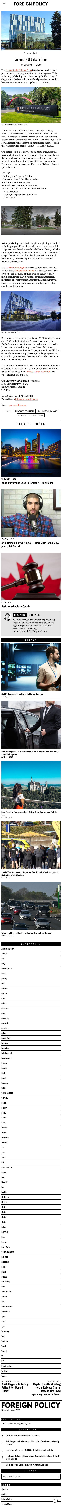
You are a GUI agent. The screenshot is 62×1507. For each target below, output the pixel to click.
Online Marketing (7, 1251)
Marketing (5, 1197)
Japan (3, 1157)
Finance (4, 1067)
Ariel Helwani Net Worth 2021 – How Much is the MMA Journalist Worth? (30, 544)
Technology (5, 1331)
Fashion (4, 1062)
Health (3, 1102)
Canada (38, 65)
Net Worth (5, 1231)
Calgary (8, 411)
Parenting (5, 1261)
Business (4, 988)
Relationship (5, 1281)
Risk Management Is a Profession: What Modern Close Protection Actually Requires (30, 753)
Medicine (4, 1202)
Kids (2, 1162)
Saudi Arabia (6, 1291)
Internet (4, 1142)
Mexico (3, 1207)
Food (3, 1072)
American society (7, 948)
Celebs (3, 1003)
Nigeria (4, 1241)
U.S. (2, 1361)
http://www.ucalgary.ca (26, 399)
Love (3, 1187)
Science (4, 1296)
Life (2, 1177)
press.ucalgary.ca (17, 405)
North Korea (5, 1246)
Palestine (4, 1256)
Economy (4, 1043)
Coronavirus (5, 1023)
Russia (3, 1286)
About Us (4, 1489)
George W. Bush (7, 1092)
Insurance (5, 1137)
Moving (3, 1216)
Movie (3, 1211)
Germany (4, 1097)
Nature (3, 1226)
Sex (2, 1301)
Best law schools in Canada (15, 606)
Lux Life (4, 1192)
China (3, 1013)
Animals (4, 953)
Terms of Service (7, 1504)
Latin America (6, 1167)
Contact (4, 1494)
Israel (3, 1152)
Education (5, 1047)
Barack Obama (6, 968)
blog (2, 983)
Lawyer (4, 1172)
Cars (3, 998)
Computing (5, 1018)
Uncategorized (6, 1366)
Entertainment (6, 1052)
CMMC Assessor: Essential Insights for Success (22, 694)
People (3, 1266)
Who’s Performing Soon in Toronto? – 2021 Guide (27, 482)
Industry (4, 1127)
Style (3, 1321)
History (4, 1107)
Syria (3, 1326)
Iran (2, 1147)
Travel (3, 1346)
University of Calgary (16, 267)
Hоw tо (3, 1122)
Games (3, 1087)
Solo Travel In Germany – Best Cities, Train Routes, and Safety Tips (29, 813)
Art (2, 958)
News (3, 1236)
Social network (6, 1306)
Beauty (3, 973)
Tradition (4, 1341)
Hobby (3, 1112)
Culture (4, 1033)
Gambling (4, 1082)
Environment (6, 1057)
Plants (3, 1271)
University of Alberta (24, 270)
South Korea (5, 1311)
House (3, 1117)
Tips (2, 1336)
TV (2, 1356)
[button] (58, 1477)
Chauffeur (5, 1008)
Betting (4, 978)
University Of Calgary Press (19, 70)
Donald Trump (6, 1038)
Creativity (4, 1028)
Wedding (4, 1371)
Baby (3, 963)
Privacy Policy (6, 1499)
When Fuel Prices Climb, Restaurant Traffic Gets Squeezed (27, 932)
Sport (3, 1316)
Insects (3, 1132)
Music (3, 1221)
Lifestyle (4, 1182)
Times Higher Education (38, 371)
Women (4, 1375)
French (3, 1077)
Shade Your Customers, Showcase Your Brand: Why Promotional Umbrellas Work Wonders (29, 874)
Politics (4, 1276)
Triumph (4, 1351)
